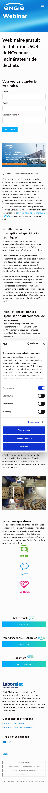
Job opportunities (24, 664)
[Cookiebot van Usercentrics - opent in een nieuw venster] (29, 344)
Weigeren (24, 447)
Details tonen (34, 422)
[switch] (41, 396)
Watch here (10, 129)
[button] (42, 6)
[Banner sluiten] (44, 344)
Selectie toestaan (24, 438)
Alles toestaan (24, 430)
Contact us (24, 624)
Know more (24, 644)
